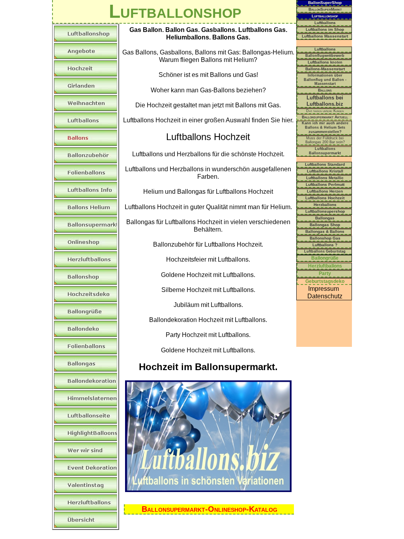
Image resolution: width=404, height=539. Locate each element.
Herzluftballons (325, 266)
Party (325, 273)
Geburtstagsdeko (324, 281)
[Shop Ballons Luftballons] (208, 490)
